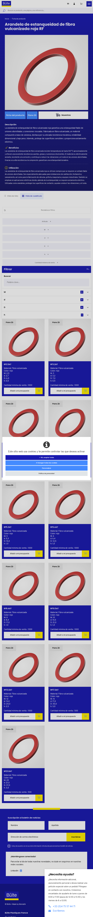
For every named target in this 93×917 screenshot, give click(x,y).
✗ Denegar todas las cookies (46, 463)
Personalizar (46, 468)
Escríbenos (59, 911)
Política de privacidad (46, 473)
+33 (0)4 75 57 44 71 (64, 906)
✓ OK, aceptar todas (46, 457)
